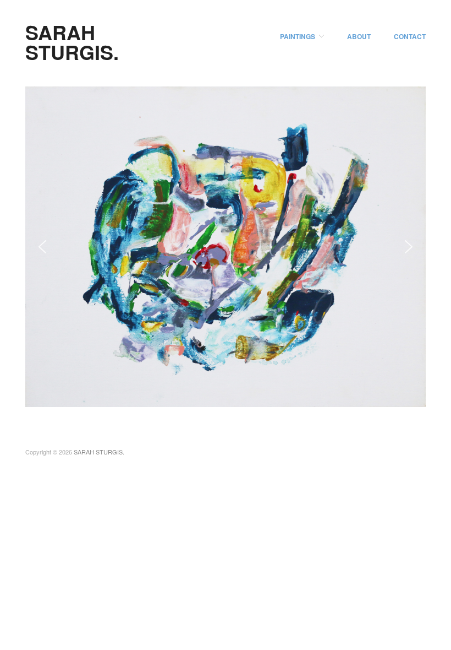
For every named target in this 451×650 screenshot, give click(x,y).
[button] (42, 247)
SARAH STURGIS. (72, 42)
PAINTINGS (297, 36)
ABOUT (359, 36)
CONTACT (410, 36)
